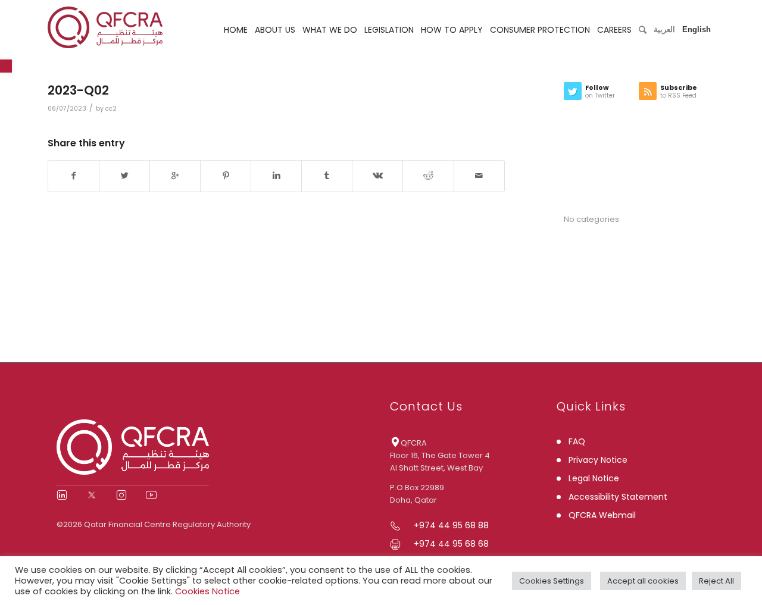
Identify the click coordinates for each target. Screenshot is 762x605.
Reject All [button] (716, 581)
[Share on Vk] (377, 176)
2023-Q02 (78, 90)
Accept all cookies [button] (643, 581)
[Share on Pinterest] (226, 176)
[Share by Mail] (479, 176)
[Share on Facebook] (73, 176)
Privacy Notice (598, 460)
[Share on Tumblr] (327, 176)
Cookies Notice (207, 591)
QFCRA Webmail (602, 515)
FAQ (577, 441)
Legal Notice (594, 478)
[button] (6, 66)
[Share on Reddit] (428, 176)
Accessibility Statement (618, 497)
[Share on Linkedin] (276, 176)
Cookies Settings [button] (551, 581)
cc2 (111, 108)
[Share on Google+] (175, 176)
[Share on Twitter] (124, 176)
